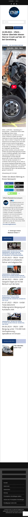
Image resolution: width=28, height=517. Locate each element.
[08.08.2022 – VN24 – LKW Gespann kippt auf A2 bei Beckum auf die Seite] (14, 272)
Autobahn (20, 251)
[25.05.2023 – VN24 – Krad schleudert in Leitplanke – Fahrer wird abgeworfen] (14, 249)
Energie (11, 296)
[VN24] (14, 12)
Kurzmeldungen (6, 251)
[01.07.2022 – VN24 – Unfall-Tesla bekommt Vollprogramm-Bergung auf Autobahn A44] (14, 294)
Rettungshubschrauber (17, 255)
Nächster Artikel (13, 232)
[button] (9, 183)
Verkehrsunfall (6, 252)
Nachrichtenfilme (15, 252)
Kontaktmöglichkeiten (9, 224)
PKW (16, 253)
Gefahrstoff (22, 298)
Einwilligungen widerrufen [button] (10, 503)
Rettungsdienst (6, 255)
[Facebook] (11, 4)
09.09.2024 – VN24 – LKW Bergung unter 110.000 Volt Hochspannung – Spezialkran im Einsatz (13, 330)
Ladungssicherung (14, 277)
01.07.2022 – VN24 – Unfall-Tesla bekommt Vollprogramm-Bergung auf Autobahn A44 (13, 306)
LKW (20, 277)
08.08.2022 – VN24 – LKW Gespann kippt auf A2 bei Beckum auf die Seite (12, 281)
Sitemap (6, 493)
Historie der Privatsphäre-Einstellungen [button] (14, 499)
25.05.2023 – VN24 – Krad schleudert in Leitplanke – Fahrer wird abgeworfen (12, 259)
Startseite (11, 1)
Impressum (6, 486)
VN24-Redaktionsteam (17, 45)
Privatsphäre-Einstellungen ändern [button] (12, 496)
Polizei (19, 253)
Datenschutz (7, 489)
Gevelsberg (5, 45)
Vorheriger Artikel (15, 231)
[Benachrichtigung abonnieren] (17, 4)
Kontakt (6, 482)
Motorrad (12, 253)
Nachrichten (14, 251)
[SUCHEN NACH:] (14, 22)
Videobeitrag (5, 253)
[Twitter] (14, 4)
